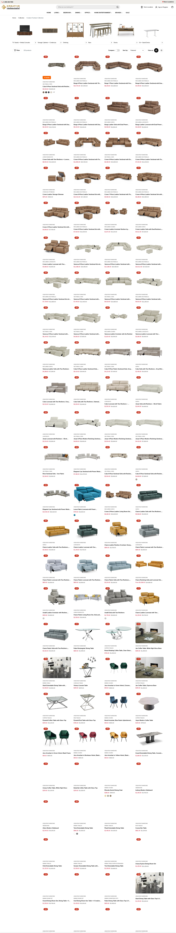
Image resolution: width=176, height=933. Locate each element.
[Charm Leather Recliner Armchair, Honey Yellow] (118, 529)
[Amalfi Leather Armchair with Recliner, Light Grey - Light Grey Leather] (43, 618)
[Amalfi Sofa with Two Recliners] (118, 597)
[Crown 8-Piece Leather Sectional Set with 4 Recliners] (88, 176)
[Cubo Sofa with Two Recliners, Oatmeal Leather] (88, 386)
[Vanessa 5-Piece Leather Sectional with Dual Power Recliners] (88, 281)
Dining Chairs (108, 683)
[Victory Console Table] (88, 667)
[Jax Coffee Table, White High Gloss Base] (149, 632)
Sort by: (125, 50)
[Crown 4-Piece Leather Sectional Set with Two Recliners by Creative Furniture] (149, 176)
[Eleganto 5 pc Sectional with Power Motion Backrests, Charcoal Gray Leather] (57, 493)
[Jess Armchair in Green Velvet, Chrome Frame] (118, 667)
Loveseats (107, 401)
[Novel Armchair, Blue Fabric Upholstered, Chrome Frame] (57, 917)
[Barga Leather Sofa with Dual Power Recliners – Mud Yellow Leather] (118, 106)
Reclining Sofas (109, 122)
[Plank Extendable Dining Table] (118, 810)
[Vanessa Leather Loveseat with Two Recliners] (149, 316)
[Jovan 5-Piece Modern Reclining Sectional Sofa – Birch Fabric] (149, 421)
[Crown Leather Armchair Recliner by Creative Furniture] (118, 211)
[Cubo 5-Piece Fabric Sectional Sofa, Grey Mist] (118, 351)
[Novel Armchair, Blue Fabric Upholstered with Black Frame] (118, 702)
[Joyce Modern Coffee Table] (149, 702)
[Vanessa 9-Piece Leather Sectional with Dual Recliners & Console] (118, 246)
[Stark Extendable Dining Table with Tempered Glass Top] (57, 667)
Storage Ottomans (49, 192)
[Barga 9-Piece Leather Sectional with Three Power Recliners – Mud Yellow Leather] (88, 65)
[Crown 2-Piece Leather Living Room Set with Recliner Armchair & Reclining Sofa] (118, 493)
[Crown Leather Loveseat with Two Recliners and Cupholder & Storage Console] (57, 246)
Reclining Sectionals (80, 81)
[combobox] (88, 7)
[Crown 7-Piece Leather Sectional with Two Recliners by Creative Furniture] (118, 176)
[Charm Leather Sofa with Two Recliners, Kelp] (149, 493)
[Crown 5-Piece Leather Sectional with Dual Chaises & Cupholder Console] (118, 141)
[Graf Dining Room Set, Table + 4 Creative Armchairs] (88, 883)
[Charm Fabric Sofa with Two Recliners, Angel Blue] (118, 564)
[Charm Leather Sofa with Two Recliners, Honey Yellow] (57, 529)
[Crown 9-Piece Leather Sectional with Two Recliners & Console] (88, 141)
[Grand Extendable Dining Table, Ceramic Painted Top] (149, 737)
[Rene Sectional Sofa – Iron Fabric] (57, 455)
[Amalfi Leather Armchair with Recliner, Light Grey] (57, 597)
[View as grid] (156, 50)
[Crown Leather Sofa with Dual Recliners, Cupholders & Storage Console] (149, 211)
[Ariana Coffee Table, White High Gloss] (57, 772)
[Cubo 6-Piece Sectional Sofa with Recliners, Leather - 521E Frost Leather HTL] (51, 92)
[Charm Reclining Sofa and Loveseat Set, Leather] (149, 564)
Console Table (78, 683)
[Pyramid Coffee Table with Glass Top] (57, 702)
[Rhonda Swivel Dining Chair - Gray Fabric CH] (108, 796)
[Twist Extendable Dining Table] (88, 810)
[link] (24, 32)
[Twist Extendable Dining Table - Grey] (77, 834)
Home (14, 18)
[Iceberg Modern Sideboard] (149, 772)
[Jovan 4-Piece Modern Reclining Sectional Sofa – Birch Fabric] (118, 421)
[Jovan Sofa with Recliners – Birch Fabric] (149, 386)
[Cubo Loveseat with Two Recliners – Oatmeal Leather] (118, 386)
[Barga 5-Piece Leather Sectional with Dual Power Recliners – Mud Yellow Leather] (57, 106)
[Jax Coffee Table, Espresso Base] (149, 667)
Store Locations (169, 2)
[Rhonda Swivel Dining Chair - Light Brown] (110, 796)
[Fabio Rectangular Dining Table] (88, 632)
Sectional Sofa (47, 84)
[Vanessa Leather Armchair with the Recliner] (118, 316)
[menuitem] (49, 12)
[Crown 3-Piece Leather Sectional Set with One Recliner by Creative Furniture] (57, 211)
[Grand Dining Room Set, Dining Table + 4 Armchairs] (57, 883)
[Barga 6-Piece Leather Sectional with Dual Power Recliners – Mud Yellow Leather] (149, 65)
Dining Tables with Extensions (113, 863)
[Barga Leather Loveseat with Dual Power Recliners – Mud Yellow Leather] (149, 106)
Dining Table (46, 683)
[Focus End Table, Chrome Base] (118, 917)
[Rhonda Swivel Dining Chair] (118, 772)
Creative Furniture (49, 82)
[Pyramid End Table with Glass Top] (88, 702)
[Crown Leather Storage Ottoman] (57, 176)
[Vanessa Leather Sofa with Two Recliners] (57, 351)
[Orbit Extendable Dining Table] (57, 848)
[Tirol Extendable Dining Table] (118, 848)
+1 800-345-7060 (8, 2)
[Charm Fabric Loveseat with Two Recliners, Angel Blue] (88, 564)
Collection (21, 18)
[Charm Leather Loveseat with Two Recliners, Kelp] (88, 529)
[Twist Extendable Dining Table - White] (74, 834)
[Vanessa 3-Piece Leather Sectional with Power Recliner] (88, 316)
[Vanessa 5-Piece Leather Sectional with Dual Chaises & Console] (118, 281)
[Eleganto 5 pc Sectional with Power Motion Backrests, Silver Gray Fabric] (88, 455)
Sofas (137, 366)
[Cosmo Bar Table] (149, 810)
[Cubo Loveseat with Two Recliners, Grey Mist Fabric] (57, 386)
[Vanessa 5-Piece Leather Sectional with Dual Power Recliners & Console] (149, 281)
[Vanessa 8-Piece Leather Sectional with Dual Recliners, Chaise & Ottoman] (149, 246)
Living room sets (48, 157)
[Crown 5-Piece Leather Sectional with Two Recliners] (149, 141)
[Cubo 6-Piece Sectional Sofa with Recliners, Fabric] (149, 455)
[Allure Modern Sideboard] (57, 810)
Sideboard (138, 787)
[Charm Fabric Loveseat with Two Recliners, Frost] (57, 564)
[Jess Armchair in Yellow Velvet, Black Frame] (118, 737)
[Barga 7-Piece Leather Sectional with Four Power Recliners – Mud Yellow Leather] (118, 65)
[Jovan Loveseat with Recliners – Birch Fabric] (57, 421)
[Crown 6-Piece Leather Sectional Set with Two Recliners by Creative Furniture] (88, 211)
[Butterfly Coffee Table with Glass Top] (88, 772)
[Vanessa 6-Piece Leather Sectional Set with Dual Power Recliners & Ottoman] (57, 281)
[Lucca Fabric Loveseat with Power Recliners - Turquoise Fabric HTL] (74, 515)
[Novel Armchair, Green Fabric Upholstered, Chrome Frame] (88, 917)
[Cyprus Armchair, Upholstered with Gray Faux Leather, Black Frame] (149, 917)
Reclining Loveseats (141, 122)
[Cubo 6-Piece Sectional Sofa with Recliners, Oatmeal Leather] (118, 455)
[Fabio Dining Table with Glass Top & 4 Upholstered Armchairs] (118, 883)
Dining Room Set (48, 898)
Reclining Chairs (109, 227)
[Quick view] (68, 59)
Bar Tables (139, 825)
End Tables (77, 718)
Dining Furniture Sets (111, 898)
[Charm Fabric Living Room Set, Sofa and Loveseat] (88, 597)
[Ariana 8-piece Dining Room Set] (149, 848)
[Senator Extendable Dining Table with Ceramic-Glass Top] (88, 848)
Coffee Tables (108, 648)
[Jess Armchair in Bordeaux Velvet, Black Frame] (88, 737)
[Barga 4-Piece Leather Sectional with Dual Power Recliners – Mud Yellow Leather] (88, 106)
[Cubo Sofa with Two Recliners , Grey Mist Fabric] (149, 351)
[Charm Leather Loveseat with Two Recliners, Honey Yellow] (149, 597)
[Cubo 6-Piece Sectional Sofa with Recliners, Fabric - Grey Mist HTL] (136, 479)
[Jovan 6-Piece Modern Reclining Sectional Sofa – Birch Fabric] (88, 421)
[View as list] (161, 50)
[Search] (117, 7)
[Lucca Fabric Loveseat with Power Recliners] (88, 493)
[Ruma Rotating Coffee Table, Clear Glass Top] (118, 632)
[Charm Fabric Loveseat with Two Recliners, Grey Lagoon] (149, 529)
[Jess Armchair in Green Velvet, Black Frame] (57, 737)
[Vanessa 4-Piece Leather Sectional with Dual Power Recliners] (57, 316)
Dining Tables (78, 825)
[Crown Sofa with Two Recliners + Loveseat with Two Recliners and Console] (57, 141)
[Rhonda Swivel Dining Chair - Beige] (105, 796)
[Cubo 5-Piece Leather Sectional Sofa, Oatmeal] (88, 351)
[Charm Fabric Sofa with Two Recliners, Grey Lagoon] (57, 632)
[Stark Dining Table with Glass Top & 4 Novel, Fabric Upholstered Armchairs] (149, 883)
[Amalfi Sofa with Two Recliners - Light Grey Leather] (105, 618)
